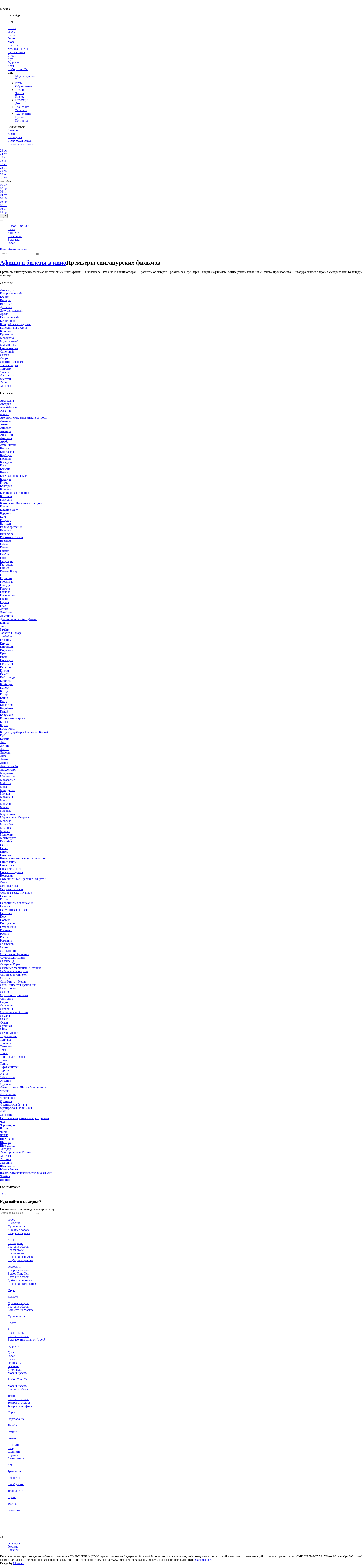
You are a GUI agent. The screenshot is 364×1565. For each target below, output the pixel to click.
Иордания (6, 650)
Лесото (4, 749)
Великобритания (11, 527)
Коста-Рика (7, 728)
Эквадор (5, 1149)
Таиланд (5, 1039)
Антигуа (5, 431)
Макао (4, 786)
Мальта (4, 807)
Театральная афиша (20, 1406)
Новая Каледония (11, 872)
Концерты (14, 232)
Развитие (13, 1366)
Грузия (4, 602)
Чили (3, 1131)
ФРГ (3, 1111)
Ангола (5, 424)
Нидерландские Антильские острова (24, 858)
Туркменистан (9, 1067)
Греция (4, 598)
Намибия (6, 841)
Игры (18, 82)
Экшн (4, 382)
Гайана (4, 550)
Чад (2, 1121)
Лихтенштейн (9, 766)
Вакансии (14, 1550)
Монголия (6, 834)
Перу (3, 916)
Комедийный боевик (13, 327)
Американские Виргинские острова (23, 417)
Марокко (5, 810)
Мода (11, 41)
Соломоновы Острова (14, 1012)
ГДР (2, 574)
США (3, 1029)
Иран (3, 656)
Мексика (5, 820)
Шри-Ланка (7, 1145)
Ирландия (6, 660)
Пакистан (6, 896)
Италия (4, 670)
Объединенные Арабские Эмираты (23, 879)
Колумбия (6, 715)
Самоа (4, 947)
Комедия (5, 331)
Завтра (12, 133)
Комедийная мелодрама (15, 324)
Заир (3, 626)
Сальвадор (7, 943)
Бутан (4, 516)
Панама (5, 906)
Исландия (6, 663)
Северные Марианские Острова (20, 967)
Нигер (4, 851)
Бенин (4, 472)
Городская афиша (19, 1233)
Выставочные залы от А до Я (27, 1339)
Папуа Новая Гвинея (13, 909)
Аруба (4, 441)
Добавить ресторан (20, 1280)
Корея (4, 725)
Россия (4, 933)
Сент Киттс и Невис (13, 981)
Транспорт (22, 106)
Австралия (7, 400)
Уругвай (5, 1084)
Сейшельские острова (14, 971)
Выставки (14, 239)
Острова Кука (9, 885)
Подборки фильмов (20, 1256)
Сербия (4, 991)
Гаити (4, 547)
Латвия (4, 745)
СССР (4, 1019)
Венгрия (5, 530)
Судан (4, 1022)
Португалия (7, 923)
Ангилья (5, 421)
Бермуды (5, 479)
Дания (4, 609)
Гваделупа (6, 561)
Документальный (11, 310)
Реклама (13, 1546)
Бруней (4, 506)
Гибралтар (6, 581)
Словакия (6, 1005)
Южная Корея (9, 1169)
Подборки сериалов (20, 1260)
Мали (3, 800)
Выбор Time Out (18, 69)
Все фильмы (16, 1250)
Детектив (6, 307)
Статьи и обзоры (18, 1246)
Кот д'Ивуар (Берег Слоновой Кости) (24, 732)
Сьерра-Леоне (9, 1032)
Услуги (12, 1503)
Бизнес (19, 96)
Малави (5, 793)
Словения (6, 1008)
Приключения (9, 348)
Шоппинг (14, 1451)
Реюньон (6, 930)
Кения (4, 697)
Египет (4, 622)
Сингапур (6, 998)
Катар (4, 694)
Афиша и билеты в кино (33, 262)
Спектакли (15, 236)
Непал (4, 848)
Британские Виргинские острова (21, 503)
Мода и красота (25, 76)
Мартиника (7, 814)
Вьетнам (5, 540)
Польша (5, 920)
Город (11, 31)
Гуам (3, 605)
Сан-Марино (8, 950)
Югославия (7, 1166)
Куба (3, 735)
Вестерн (5, 300)
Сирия (4, 1002)
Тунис (4, 1063)
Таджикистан (8, 1036)
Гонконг (5, 588)
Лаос (3, 742)
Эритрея (5, 1155)
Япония (5, 1179)
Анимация (7, 290)
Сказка (4, 355)
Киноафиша (15, 1243)
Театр (18, 79)
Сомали (5, 1015)
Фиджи (4, 1090)
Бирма (4, 482)
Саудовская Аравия (12, 957)
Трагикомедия (9, 365)
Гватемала (6, 564)
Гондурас (6, 585)
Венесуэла (6, 533)
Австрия (5, 404)
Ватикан (5, 523)
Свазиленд (7, 961)
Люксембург (8, 769)
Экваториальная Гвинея (15, 1152)
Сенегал (5, 978)
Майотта (5, 783)
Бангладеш (7, 451)
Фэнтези (5, 378)
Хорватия (6, 1114)
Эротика (5, 385)
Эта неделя (15, 137)
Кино (11, 35)
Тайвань (5, 1043)
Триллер (5, 368)
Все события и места (21, 144)
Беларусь (6, 462)
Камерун (5, 687)
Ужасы (4, 372)
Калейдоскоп (16, 1484)
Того (3, 1049)
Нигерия (5, 855)
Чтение (19, 93)
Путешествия (16, 52)
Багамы (5, 448)
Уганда (4, 1073)
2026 (3, 1194)
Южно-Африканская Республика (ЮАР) (26, 1172)
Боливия (5, 489)
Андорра (5, 427)
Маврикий (7, 773)
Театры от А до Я (19, 1402)
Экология (21, 110)
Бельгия (5, 468)
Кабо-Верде (7, 677)
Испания (5, 667)
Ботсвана (6, 496)
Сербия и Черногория (14, 995)
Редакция (14, 1543)
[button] (1, 220)
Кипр (3, 701)
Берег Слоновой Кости (15, 475)
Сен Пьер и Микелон (13, 974)
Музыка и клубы (18, 48)
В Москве (14, 1223)
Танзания (6, 1046)
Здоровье (13, 62)
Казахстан (6, 680)
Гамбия (4, 554)
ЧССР (4, 1135)
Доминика (6, 615)
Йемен (4, 674)
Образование (23, 86)
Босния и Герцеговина (14, 492)
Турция (4, 1070)
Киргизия (6, 704)
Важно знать (16, 1458)
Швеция (5, 1142)
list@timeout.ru (203, 1559)
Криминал (6, 334)
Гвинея (4, 568)
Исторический (9, 317)
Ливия (4, 759)
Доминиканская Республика (18, 619)
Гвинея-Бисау (8, 571)
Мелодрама (7, 337)
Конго (4, 721)
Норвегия (6, 875)
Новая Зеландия (10, 868)
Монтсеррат (8, 838)
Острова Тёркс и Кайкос (16, 892)
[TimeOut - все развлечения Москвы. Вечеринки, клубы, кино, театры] (8, 5)
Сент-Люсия (8, 988)
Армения (6, 438)
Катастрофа (7, 320)
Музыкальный (9, 341)
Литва (4, 762)
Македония (7, 790)
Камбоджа (6, 684)
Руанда (4, 937)
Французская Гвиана (13, 1104)
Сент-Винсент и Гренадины (18, 985)
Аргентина (7, 434)
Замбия (4, 629)
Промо (19, 117)
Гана (3, 557)
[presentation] (2, 216)
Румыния (6, 940)
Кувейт (4, 738)
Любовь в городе (19, 1229)
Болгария (6, 486)
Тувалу (4, 1060)
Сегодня (13, 130)
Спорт (12, 55)
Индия (4, 643)
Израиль (5, 639)
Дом (18, 103)
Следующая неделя (20, 140)
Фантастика (7, 375)
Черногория (7, 1125)
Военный (6, 303)
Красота (13, 45)
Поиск (12, 28)
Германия (6, 578)
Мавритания (8, 776)
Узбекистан (7, 1077)
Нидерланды (8, 861)
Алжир (4, 414)
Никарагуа (7, 865)
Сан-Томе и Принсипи (14, 954)
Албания (5, 410)
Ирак (3, 653)
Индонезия (7, 646)
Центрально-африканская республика (24, 1118)
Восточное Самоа (11, 537)
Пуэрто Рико (8, 926)
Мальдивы (7, 803)
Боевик (4, 296)
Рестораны (14, 38)
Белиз (3, 465)
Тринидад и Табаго (12, 1056)
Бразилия (6, 499)
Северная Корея (10, 964)
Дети (11, 65)
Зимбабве (6, 636)
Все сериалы (16, 1253)
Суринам (6, 1026)
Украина (5, 1080)
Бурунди (5, 513)
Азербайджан (8, 407)
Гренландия (7, 595)
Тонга (4, 1053)
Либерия (5, 752)
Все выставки (16, 1332)
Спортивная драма (12, 361)
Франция (6, 1101)
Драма (4, 314)
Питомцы (21, 100)
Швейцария (7, 1138)
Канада (4, 691)
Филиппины (8, 1094)
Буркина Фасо (9, 509)
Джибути (6, 612)
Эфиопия (6, 1162)
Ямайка (5, 1176)
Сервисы (13, 1455)
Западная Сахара (11, 633)
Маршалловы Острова (14, 817)
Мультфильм (8, 344)
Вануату (5, 520)
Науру (4, 844)
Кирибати (6, 708)
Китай (4, 711)
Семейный (7, 351)
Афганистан (8, 445)
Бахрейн (5, 458)
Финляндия (7, 1097)
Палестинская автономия (16, 902)
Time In (19, 89)
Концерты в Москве (21, 1310)
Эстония (5, 1159)
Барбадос (6, 455)
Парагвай (6, 913)
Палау (4, 899)
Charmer (18, 1563)
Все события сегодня (13, 249)
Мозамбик (6, 824)
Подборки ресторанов (22, 1283)
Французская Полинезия (16, 1108)
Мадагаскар (7, 779)
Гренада (5, 591)
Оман (3, 882)
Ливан (4, 756)
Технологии (23, 113)
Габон (4, 544)
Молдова (6, 827)
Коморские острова (12, 718)
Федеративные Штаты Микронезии (23, 1087)
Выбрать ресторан (19, 1270)
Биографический (11, 293)
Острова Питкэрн (11, 889)
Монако (5, 831)
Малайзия (6, 797)
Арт (10, 59)
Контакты (21, 120)
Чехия (4, 1128)
